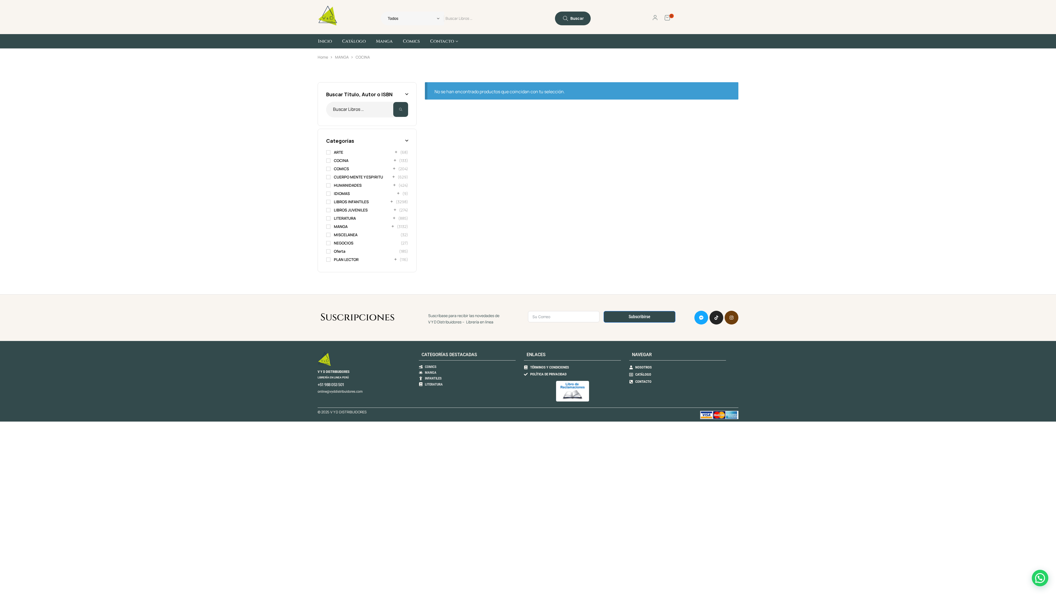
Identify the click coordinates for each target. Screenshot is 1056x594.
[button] (1040, 578)
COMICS (341, 168)
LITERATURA (345, 218)
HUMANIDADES (348, 185)
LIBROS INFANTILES (351, 201)
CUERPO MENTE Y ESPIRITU (358, 177)
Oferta (339, 251)
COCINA (341, 160)
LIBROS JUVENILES (351, 210)
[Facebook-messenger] (701, 317)
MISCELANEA (346, 234)
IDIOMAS (342, 193)
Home (323, 57)
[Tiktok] (716, 317)
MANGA (342, 57)
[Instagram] (731, 317)
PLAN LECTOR (346, 259)
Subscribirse (639, 316)
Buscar (400, 109)
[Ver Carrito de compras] (667, 17)
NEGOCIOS (343, 243)
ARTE (338, 152)
